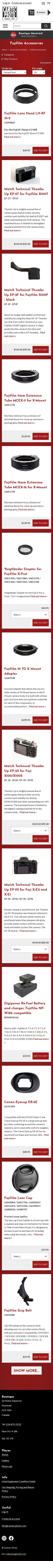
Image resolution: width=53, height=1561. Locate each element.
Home (4, 50)
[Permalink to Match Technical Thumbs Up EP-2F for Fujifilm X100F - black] (25, 270)
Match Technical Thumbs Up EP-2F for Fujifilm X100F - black (26, 295)
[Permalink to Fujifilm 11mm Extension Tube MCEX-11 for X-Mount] (25, 376)
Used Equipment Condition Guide (18, 1481)
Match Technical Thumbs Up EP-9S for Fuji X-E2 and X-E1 (25, 889)
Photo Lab (7, 1466)
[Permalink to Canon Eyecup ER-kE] (25, 1082)
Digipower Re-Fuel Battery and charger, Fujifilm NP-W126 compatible (24, 1008)
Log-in (6, 2)
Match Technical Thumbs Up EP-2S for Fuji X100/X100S (24, 771)
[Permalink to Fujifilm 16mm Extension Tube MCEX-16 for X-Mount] (25, 463)
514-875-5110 (13, 1424)
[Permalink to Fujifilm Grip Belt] (25, 1291)
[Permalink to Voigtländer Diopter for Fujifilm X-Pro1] (25, 549)
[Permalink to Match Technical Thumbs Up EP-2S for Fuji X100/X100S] (25, 746)
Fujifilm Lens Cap (18, 1198)
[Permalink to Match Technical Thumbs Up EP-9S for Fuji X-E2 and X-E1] (25, 865)
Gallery (5, 1460)
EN (43, 2)
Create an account (21, 2)
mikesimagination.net (16, 1554)
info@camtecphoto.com (14, 1525)
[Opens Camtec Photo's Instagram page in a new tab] (4, 1538)
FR (48, 2)
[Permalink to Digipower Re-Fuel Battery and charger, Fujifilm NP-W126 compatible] (25, 984)
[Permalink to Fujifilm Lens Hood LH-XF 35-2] (25, 94)
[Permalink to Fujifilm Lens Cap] (25, 1178)
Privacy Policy (9, 1496)
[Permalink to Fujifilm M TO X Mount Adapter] (25, 649)
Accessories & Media (18, 50)
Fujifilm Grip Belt (18, 1310)
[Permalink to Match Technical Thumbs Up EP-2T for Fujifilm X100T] (25, 173)
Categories (9, 54)
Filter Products (11, 59)
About (5, 1454)
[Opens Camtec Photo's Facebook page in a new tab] (11, 1538)
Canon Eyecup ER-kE (20, 1102)
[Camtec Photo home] (9, 13)
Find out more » (12, 136)
